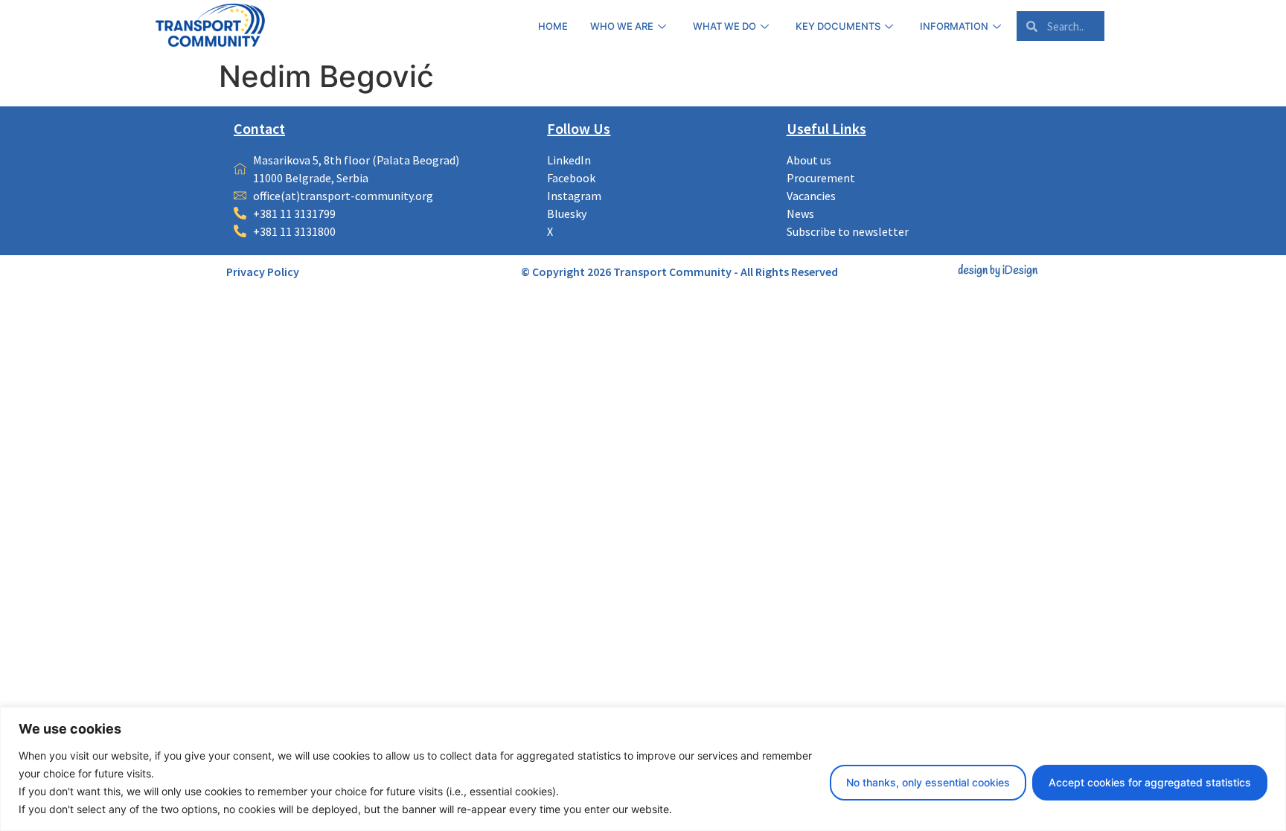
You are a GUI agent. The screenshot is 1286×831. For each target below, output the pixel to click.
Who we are (621, 26)
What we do (724, 26)
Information (954, 26)
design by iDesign (997, 270)
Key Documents (838, 26)
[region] (643, 769)
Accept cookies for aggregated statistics (1150, 782)
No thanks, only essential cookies (928, 782)
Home (553, 26)
